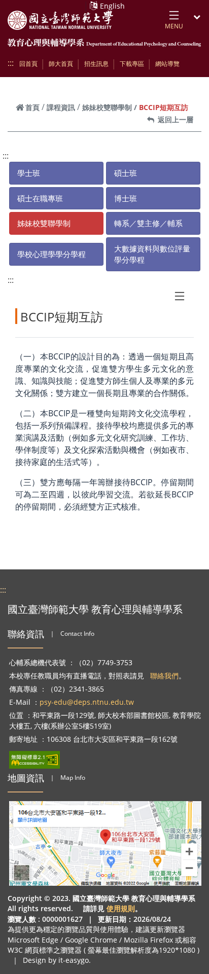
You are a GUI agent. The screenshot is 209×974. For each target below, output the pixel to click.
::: (11, 62)
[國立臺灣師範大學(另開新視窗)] (60, 20)
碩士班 (125, 173)
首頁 (32, 107)
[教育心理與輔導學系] (104, 43)
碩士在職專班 (40, 198)
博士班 (125, 198)
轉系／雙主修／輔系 (148, 223)
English (112, 6)
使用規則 (121, 908)
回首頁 (28, 63)
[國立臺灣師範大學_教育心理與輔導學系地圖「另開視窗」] (105, 843)
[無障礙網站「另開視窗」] (34, 760)
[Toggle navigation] (179, 296)
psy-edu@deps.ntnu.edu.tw (87, 702)
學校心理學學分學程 (51, 254)
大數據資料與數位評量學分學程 (152, 254)
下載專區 (132, 63)
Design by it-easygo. (57, 960)
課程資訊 (61, 107)
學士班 (28, 173)
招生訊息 (96, 63)
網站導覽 (167, 63)
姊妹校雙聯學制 (107, 107)
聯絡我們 (164, 675)
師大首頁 (61, 63)
